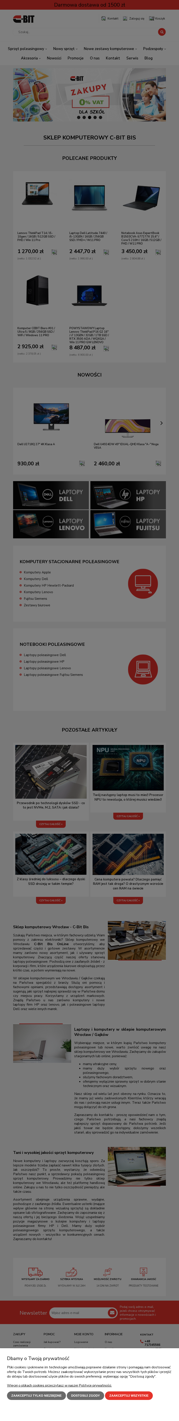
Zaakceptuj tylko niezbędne (36, 1395)
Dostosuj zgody (85, 1395)
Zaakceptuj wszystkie (128, 1395)
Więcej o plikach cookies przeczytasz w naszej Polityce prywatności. (59, 1385)
